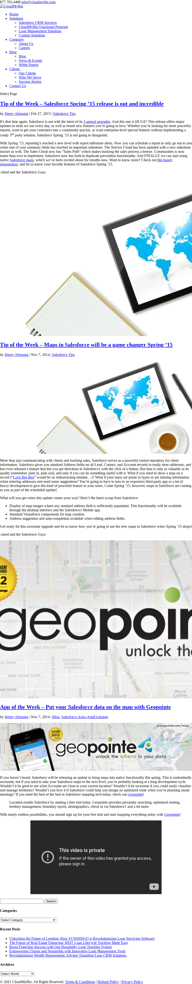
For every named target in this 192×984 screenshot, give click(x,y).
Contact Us (17, 86)
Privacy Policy (132, 982)
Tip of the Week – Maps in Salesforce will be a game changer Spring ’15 (86, 345)
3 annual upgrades (96, 122)
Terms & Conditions (80, 982)
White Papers (28, 65)
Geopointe (135, 794)
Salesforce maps (22, 160)
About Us (26, 44)
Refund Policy (108, 982)
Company (16, 39)
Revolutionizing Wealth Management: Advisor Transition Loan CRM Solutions (67, 955)
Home (13, 14)
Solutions (16, 18)
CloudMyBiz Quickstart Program (43, 27)
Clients (14, 69)
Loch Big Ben (23, 477)
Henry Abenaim (16, 114)
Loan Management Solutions (40, 31)
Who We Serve (30, 77)
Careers (24, 48)
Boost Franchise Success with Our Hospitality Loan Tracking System (60, 947)
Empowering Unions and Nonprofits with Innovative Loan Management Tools (67, 951)
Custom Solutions (32, 35)
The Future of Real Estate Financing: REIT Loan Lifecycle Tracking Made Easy (68, 943)
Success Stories (30, 82)
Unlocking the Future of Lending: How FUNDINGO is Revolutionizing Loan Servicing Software (82, 938)
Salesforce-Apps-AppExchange (84, 717)
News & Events (30, 60)
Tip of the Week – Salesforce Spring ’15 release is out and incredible (82, 104)
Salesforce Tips (64, 114)
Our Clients (27, 73)
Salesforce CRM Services (38, 23)
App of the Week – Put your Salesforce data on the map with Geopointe (85, 707)
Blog (13, 52)
